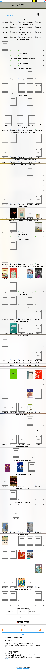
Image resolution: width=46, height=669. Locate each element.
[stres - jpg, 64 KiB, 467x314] (6, 658)
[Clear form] (36, 15)
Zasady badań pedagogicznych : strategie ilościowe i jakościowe (24, 610)
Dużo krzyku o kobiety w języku (32, 610)
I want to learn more (19, 668)
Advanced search (9, 15)
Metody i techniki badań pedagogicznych (11, 610)
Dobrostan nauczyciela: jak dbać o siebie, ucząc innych (13, 637)
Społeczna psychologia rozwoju (32, 613)
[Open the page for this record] (5, 21)
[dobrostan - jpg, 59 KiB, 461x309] (7, 646)
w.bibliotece (20, 627)
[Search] (38, 14)
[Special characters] (38, 15)
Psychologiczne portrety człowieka (10, 611)
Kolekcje (13, 15)
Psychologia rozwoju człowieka (10, 613)
